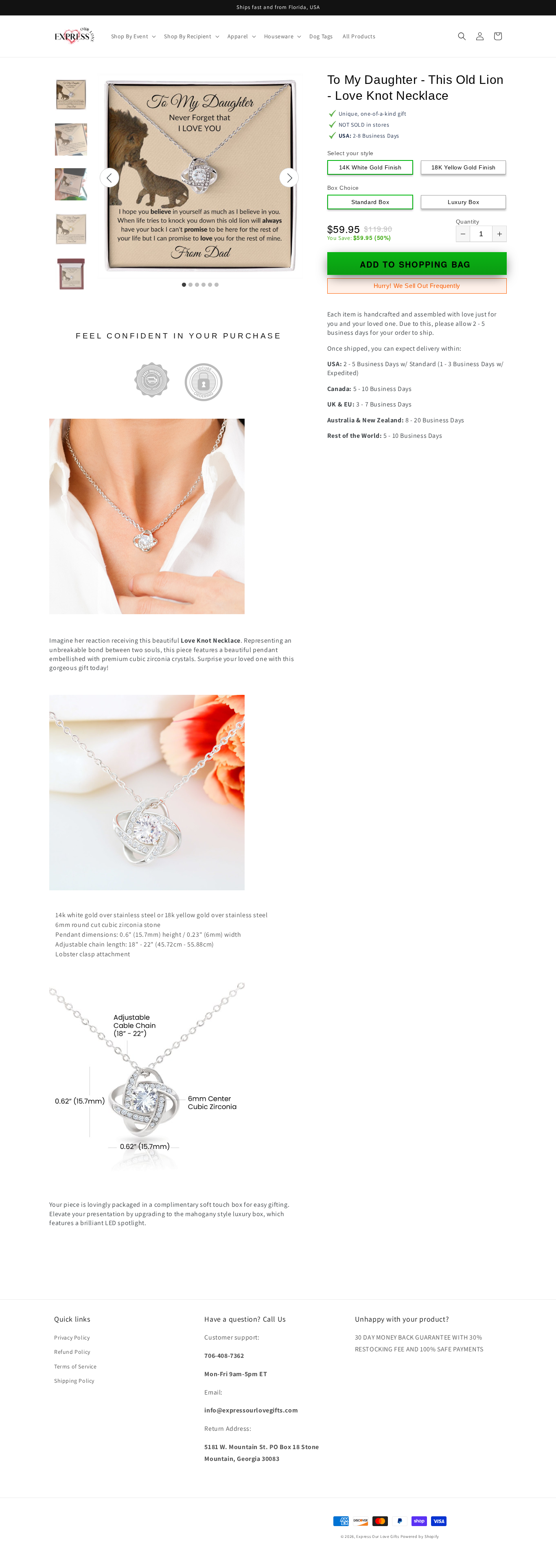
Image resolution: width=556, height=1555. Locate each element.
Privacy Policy (72, 1337)
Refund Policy (72, 1351)
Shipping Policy (74, 1380)
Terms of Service (75, 1366)
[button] (133, 36)
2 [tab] (190, 285)
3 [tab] (197, 285)
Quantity (467, 221)
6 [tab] (216, 285)
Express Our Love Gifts (377, 1536)
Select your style (350, 153)
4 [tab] (203, 285)
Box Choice (343, 187)
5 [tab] (210, 285)
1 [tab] (184, 285)
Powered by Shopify (420, 1536)
